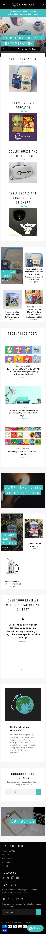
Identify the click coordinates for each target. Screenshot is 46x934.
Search (5, 866)
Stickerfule (12, 922)
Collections (7, 858)
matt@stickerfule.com (18, 892)
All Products (7, 862)
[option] (23, 630)
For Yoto (5, 855)
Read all (23, 337)
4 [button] (28, 670)
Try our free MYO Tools (28, 49)
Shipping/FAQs (8, 851)
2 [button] (21, 670)
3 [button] (24, 670)
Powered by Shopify (23, 922)
